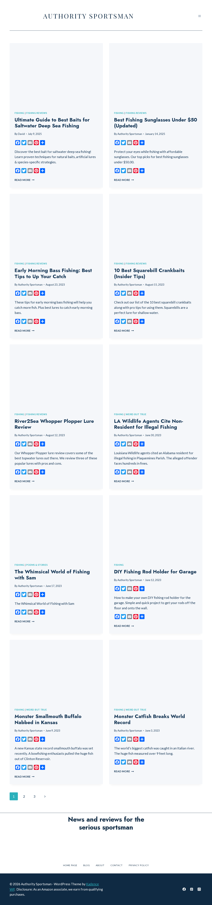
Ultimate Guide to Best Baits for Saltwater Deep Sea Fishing (52, 122)
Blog (86, 865)
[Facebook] (184, 889)
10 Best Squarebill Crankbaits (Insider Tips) (149, 273)
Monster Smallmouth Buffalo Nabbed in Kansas (48, 719)
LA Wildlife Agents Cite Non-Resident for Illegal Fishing (148, 424)
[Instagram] (199, 889)
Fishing (19, 113)
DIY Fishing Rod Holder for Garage (155, 571)
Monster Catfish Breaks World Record (149, 719)
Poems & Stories (36, 564)
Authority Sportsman (129, 133)
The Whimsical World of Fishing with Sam (52, 574)
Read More (24, 180)
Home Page (70, 865)
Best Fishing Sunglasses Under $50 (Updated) (155, 122)
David (21, 133)
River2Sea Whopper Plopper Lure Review (54, 424)
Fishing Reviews (36, 113)
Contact (117, 865)
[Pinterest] (191, 889)
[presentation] (56, 74)
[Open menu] (199, 16)
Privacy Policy (139, 865)
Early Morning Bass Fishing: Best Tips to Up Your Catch (53, 273)
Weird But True (136, 414)
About (100, 865)
